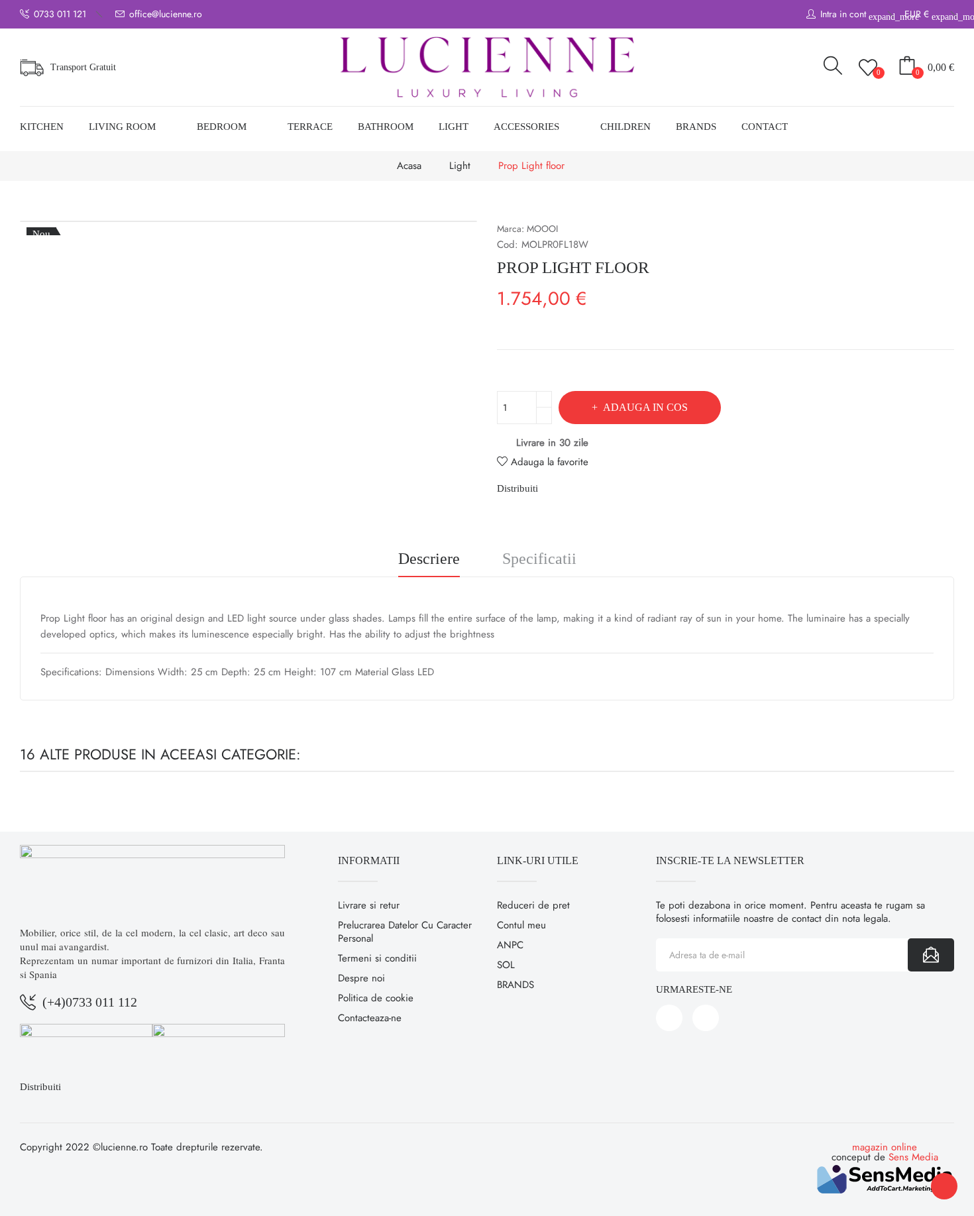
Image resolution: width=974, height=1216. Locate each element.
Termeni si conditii (377, 958)
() (879, 72)
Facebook (669, 1018)
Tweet (578, 488)
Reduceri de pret (533, 905)
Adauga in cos (645, 407)
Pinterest (623, 488)
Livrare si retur (369, 905)
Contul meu (521, 925)
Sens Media (913, 1157)
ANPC (510, 945)
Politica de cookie (375, 998)
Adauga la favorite (549, 462)
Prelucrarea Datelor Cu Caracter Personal (405, 931)
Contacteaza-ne (370, 1017)
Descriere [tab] (429, 559)
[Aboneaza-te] (931, 954)
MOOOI (542, 228)
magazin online (884, 1147)
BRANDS (515, 984)
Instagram (705, 1018)
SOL (506, 964)
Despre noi (361, 978)
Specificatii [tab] (539, 559)
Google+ (601, 488)
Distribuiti (556, 488)
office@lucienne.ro (165, 14)
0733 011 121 (60, 14)
